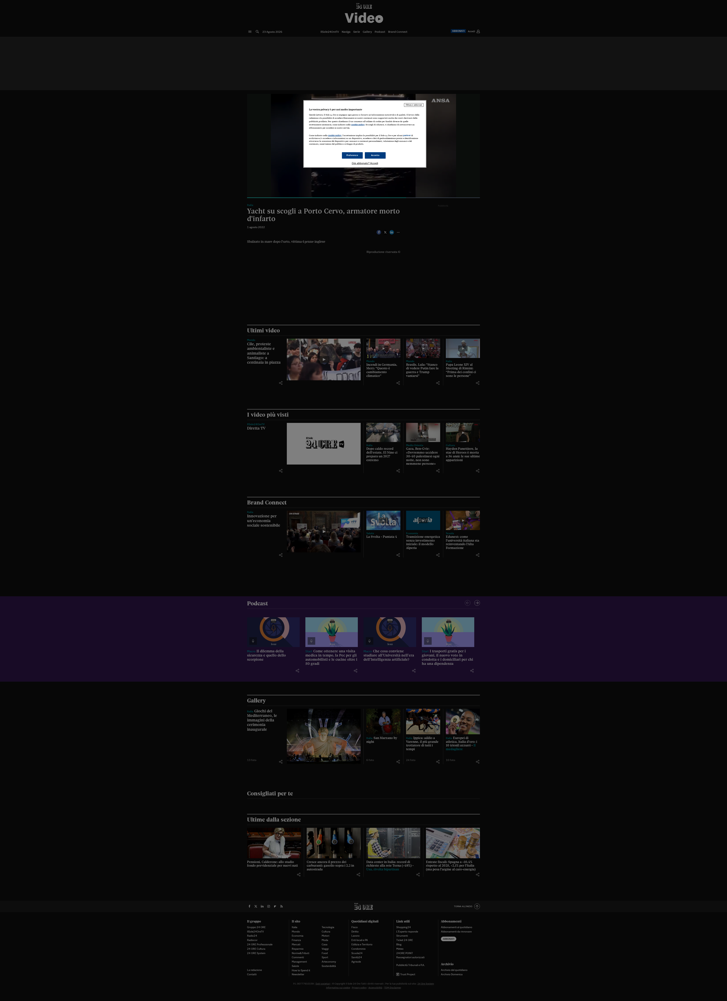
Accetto (375, 155)
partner (407, 135)
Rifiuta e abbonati (414, 105)
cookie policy (357, 124)
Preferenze (352, 155)
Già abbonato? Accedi (365, 163)
